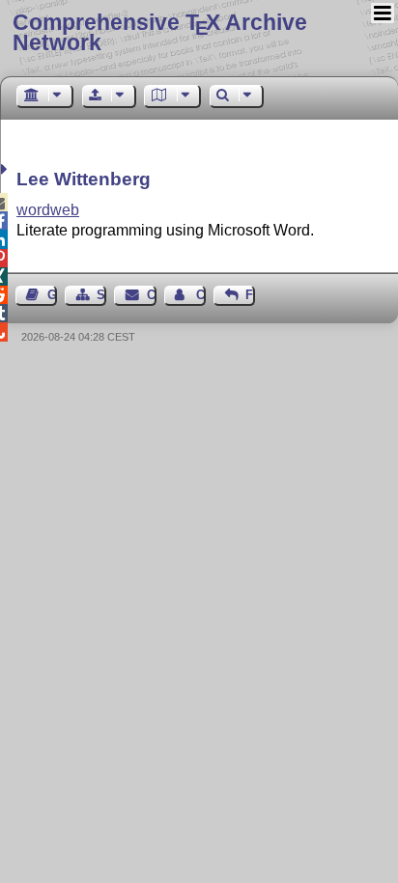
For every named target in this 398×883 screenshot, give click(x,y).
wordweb (47, 210)
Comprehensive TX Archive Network (160, 32)
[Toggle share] (6, 169)
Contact (151, 295)
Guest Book (52, 295)
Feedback (250, 295)
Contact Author (201, 295)
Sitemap (101, 295)
